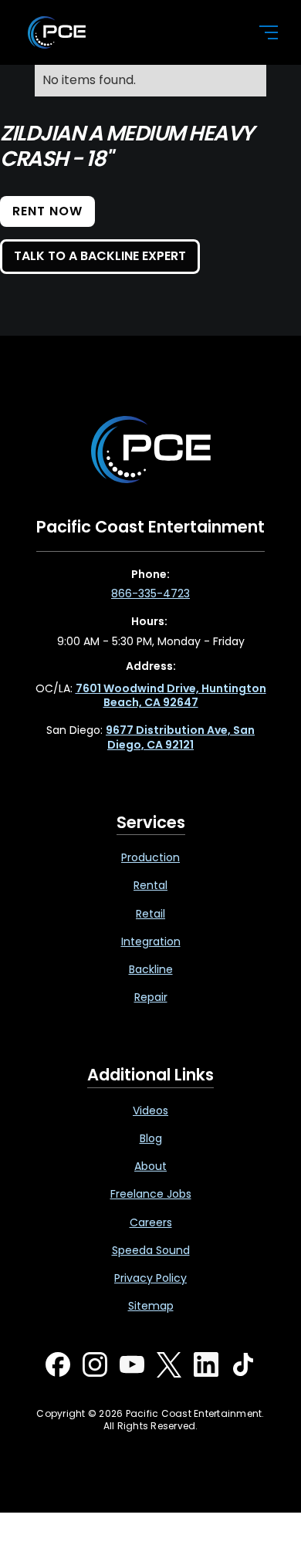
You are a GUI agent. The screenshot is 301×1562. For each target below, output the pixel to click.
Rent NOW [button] (47, 211)
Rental (150, 885)
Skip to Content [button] (76, 16)
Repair (150, 997)
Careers (151, 1222)
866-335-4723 (150, 593)
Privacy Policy (150, 1278)
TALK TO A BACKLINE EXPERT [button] (100, 256)
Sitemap (151, 1306)
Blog (151, 1138)
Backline (151, 969)
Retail (150, 914)
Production (150, 857)
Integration (151, 941)
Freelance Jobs (150, 1194)
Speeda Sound (151, 1250)
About (150, 1166)
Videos (150, 1110)
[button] (259, 32)
